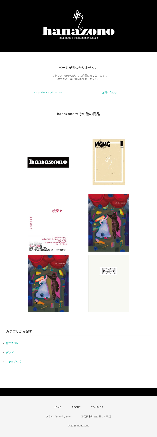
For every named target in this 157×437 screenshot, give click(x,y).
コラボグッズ (13, 361)
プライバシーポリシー (58, 416)
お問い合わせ (109, 92)
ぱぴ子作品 (12, 343)
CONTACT (97, 407)
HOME (57, 407)
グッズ (10, 352)
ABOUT (76, 407)
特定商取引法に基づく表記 (96, 416)
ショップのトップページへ (47, 92)
